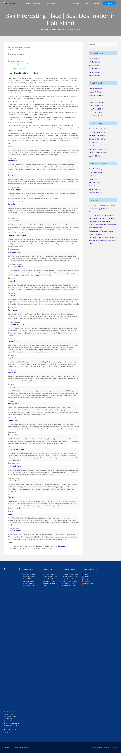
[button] (109, 3)
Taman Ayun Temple (16, 449)
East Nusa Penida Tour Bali (97, 132)
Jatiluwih (11, 281)
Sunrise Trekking (94, 189)
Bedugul (11, 175)
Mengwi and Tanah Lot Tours (98, 149)
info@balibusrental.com (59, 546)
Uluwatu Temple (14, 530)
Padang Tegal (13, 403)
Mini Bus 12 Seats (94, 62)
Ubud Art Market (94, 156)
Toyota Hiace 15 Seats (96, 105)
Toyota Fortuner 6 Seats (70, 574)
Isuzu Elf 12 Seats (29, 576)
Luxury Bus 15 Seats (95, 112)
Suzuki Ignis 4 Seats (49, 574)
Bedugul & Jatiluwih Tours (97, 139)
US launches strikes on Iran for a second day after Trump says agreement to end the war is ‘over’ (103, 240)
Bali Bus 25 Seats (94, 69)
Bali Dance (12, 160)
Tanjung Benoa (14, 480)
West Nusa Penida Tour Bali (98, 129)
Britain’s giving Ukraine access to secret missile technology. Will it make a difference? (102, 209)
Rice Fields (12, 435)
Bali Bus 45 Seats (94, 75)
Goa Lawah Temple (15, 266)
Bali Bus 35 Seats (94, 72)
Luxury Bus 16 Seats (68, 583)
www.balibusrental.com (12, 721)
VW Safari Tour (94, 146)
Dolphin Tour (93, 186)
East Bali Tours (94, 142)
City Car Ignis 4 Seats (96, 88)
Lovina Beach (13, 341)
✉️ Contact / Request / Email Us (18, 64)
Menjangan (12, 372)
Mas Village (13, 358)
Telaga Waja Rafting (95, 172)
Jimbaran (11, 295)
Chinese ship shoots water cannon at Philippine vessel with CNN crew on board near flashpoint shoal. (102, 224)
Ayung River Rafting (95, 169)
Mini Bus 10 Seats (94, 58)
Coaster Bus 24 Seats (96, 116)
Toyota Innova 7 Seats (96, 99)
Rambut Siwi (13, 420)
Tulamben (12, 497)
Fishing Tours (93, 179)
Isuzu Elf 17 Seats (29, 579)
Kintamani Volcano (16, 324)
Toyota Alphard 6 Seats (96, 102)
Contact (114, 747)
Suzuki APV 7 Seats (95, 92)
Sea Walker (92, 176)
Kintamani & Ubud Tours (97, 135)
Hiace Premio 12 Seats (96, 109)
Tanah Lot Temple (15, 466)
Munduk (11, 387)
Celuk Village (13, 221)
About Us (107, 747)
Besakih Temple (14, 189)
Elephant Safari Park (95, 193)
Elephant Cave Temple (17, 235)
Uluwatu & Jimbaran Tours (97, 152)
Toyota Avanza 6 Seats (96, 95)
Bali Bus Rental (97, 747)
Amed (10, 146)
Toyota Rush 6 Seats (49, 579)
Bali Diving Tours (94, 182)
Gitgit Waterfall (14, 252)
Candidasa (12, 204)
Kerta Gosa (12, 310)
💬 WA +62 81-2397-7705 (16, 68)
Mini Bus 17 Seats (94, 65)
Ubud (10, 514)
